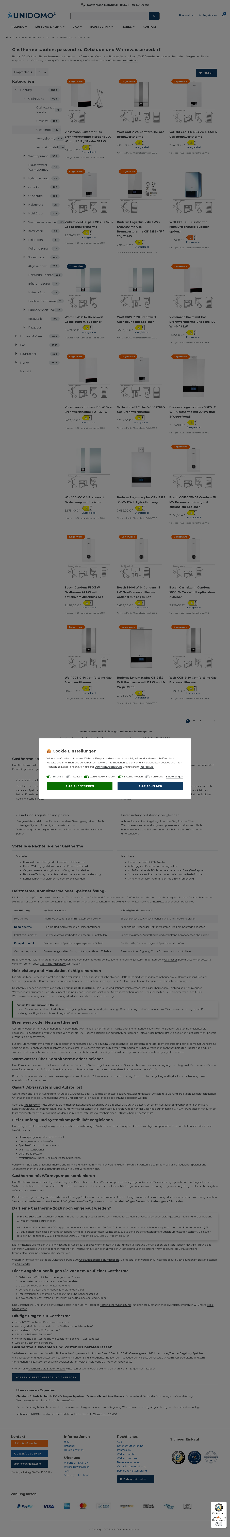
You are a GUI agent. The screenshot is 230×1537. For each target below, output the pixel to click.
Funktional (157, 776)
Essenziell (58, 776)
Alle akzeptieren (79, 785)
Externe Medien (133, 776)
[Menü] (225, 1504)
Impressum (147, 766)
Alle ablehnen (150, 785)
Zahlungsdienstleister (103, 776)
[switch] (219, 1524)
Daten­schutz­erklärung (108, 766)
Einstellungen (174, 776)
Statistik (77, 776)
